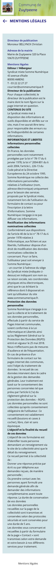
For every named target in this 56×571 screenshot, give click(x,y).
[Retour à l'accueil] (4, 21)
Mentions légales (28, 563)
